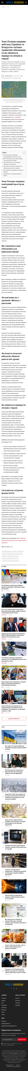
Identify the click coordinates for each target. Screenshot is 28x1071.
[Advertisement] (14, 24)
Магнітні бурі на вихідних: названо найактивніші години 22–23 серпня (14, 897)
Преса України (15, 117)
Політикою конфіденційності (8, 1045)
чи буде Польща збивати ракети (10, 560)
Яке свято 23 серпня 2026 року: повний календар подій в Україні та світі (15, 747)
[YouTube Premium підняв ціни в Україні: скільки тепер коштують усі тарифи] (14, 836)
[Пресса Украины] (15, 2)
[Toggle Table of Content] (23, 152)
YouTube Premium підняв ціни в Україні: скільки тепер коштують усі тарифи (15, 847)
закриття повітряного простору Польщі (12, 553)
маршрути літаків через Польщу (10, 556)
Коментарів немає (7, 78)
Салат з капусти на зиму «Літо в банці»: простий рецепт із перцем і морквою (15, 946)
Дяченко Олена (8, 75)
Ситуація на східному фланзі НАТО (12, 174)
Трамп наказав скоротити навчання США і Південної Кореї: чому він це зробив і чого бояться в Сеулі (13, 635)
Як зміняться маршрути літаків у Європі (13, 171)
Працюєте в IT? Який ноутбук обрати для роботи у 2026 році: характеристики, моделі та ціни (15, 970)
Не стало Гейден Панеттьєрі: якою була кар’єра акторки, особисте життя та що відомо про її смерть (13, 611)
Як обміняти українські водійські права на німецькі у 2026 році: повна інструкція (13, 587)
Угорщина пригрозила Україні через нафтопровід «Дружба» (13, 540)
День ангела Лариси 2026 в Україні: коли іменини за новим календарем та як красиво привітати (15, 822)
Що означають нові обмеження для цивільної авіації (13, 159)
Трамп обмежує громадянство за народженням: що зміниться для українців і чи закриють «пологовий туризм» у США (13, 708)
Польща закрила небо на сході (10, 558)
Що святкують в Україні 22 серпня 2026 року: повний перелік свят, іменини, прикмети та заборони (15, 922)
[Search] (26, 2)
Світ (21, 75)
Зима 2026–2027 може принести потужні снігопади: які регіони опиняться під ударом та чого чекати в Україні (15, 796)
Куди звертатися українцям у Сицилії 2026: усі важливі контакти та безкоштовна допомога (13, 683)
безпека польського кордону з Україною (12, 551)
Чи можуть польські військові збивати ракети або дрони (13, 167)
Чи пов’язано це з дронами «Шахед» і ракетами (12, 163)
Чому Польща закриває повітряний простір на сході (12, 156)
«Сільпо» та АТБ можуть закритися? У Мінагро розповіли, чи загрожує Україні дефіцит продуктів (15, 872)
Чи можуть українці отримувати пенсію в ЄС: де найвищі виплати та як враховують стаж (13, 659)
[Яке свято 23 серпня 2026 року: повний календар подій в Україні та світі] (14, 737)
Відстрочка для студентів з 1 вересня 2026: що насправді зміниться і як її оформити (14, 771)
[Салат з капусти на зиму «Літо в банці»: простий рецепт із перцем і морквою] (14, 936)
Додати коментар (14, 718)
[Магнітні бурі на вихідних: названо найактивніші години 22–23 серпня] (14, 886)
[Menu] (2, 2)
